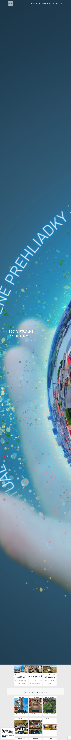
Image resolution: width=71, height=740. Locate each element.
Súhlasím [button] (4, 736)
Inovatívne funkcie (45, 3)
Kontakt (61, 3)
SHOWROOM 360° (51, 3)
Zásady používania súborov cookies (8, 735)
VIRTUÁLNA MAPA (37, 3)
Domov (32, 3)
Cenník (57, 3)
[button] (44, 727)
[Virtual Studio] (10, 3)
